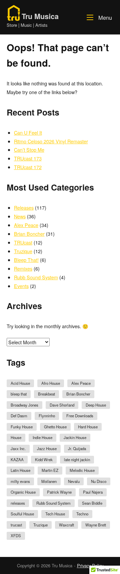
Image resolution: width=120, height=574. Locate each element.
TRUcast (23, 242)
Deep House (96, 405)
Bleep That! (26, 259)
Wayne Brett (95, 524)
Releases (24, 207)
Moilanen (49, 481)
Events (21, 285)
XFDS (16, 535)
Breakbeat (46, 394)
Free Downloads (79, 415)
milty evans (20, 481)
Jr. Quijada (77, 448)
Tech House (55, 513)
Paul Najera (93, 492)
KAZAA (17, 459)
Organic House (23, 492)
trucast (16, 524)
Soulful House (22, 513)
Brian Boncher (29, 233)
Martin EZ (50, 470)
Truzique (23, 251)
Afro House (50, 383)
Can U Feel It (28, 132)
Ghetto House (55, 426)
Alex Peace (26, 224)
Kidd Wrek (44, 459)
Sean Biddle (92, 503)
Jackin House (75, 437)
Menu (104, 17)
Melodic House (82, 470)
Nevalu (74, 481)
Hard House (88, 426)
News (20, 216)
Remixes (23, 268)
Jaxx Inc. (18, 448)
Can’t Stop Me (29, 149)
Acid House (20, 383)
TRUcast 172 (28, 166)
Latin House (20, 470)
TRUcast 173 (28, 158)
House (16, 437)
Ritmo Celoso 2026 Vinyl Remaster (51, 141)
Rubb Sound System (36, 277)
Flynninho (47, 415)
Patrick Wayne (59, 492)
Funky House (22, 426)
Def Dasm (19, 415)
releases (18, 503)
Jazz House (47, 448)
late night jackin (77, 459)
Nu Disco (98, 481)
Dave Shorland (62, 405)
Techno (82, 513)
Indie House (42, 437)
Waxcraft (66, 524)
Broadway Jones (24, 405)
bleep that (19, 394)
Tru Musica (40, 16)
